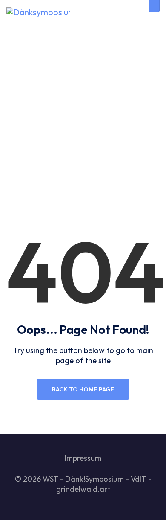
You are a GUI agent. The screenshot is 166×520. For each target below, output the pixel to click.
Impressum (83, 458)
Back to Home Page (83, 389)
